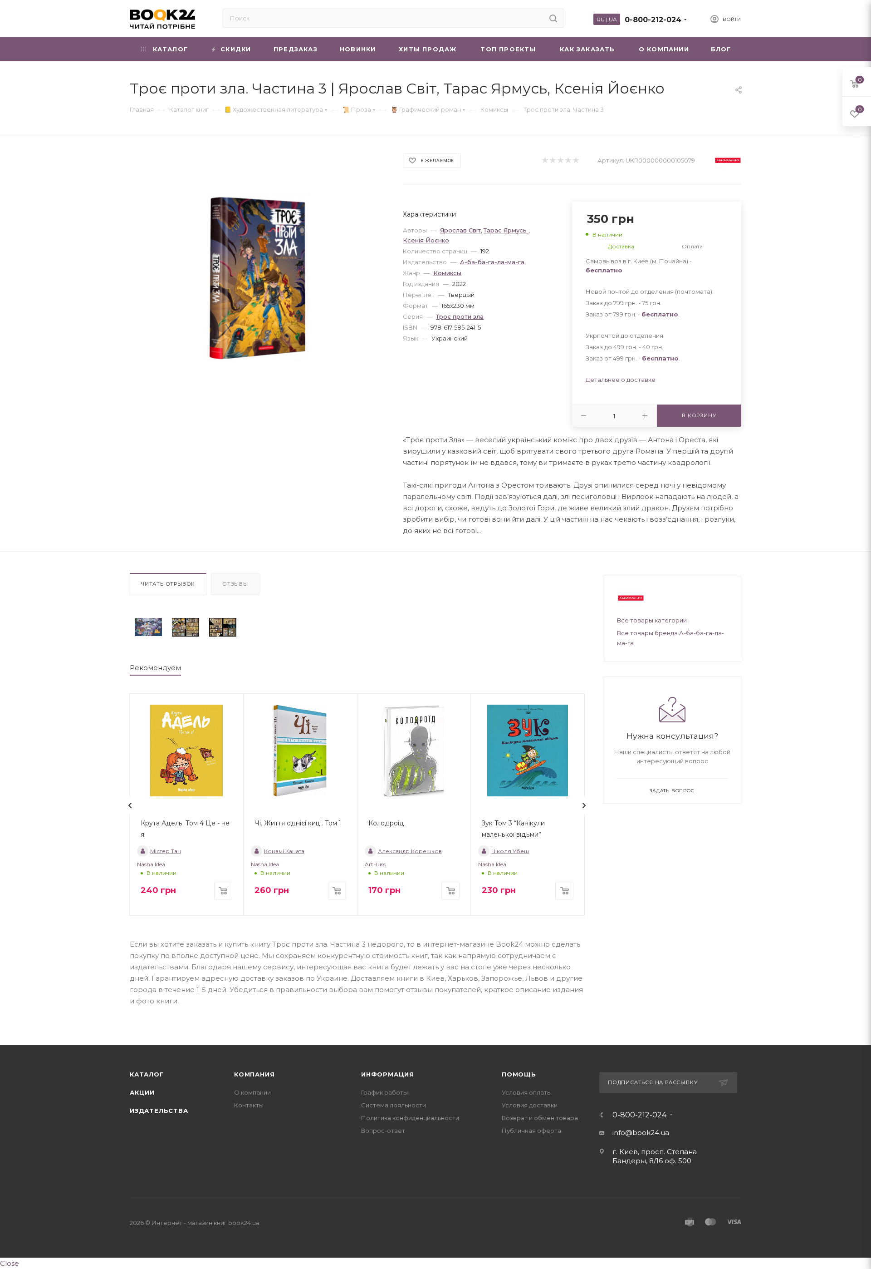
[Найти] (553, 18)
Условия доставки (530, 1105)
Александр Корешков (410, 851)
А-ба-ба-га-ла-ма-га (492, 262)
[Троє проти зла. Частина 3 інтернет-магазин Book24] (258, 276)
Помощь (519, 1074)
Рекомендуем (155, 667)
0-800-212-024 (653, 19)
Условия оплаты (527, 1092)
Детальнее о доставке (621, 379)
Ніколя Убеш (510, 851)
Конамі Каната (284, 851)
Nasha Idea (151, 864)
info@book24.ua (640, 1132)
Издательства (159, 1110)
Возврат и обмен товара (540, 1117)
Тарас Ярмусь (506, 230)
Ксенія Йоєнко (426, 240)
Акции (142, 1092)
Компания (254, 1074)
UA (613, 19)
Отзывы (235, 584)
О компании (252, 1092)
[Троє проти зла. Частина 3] (148, 627)
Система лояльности (393, 1105)
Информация (387, 1074)
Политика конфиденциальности (410, 1117)
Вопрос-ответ (383, 1130)
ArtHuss (375, 864)
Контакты (249, 1105)
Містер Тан (165, 851)
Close (9, 1263)
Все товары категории (652, 620)
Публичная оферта (531, 1130)
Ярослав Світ (460, 230)
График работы (384, 1092)
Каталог (147, 1074)
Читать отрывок (168, 584)
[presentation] (130, 805)
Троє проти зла (460, 316)
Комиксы (447, 273)
